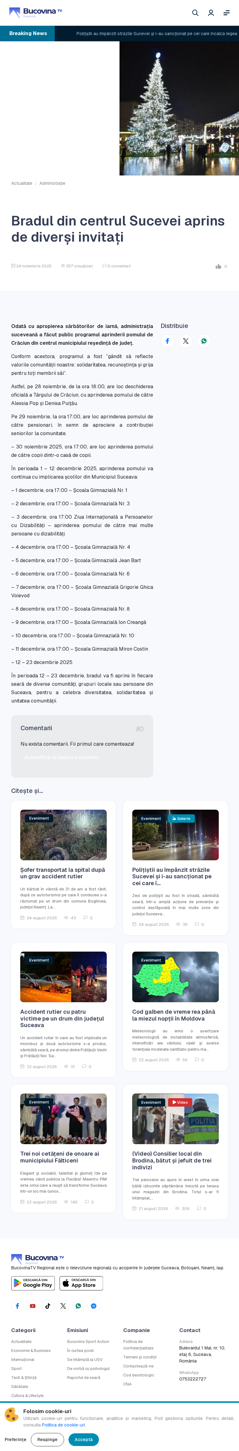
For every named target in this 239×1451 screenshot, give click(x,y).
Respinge (47, 1439)
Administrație (52, 183)
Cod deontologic (138, 1375)
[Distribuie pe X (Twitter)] (186, 341)
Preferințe (15, 1439)
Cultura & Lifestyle (27, 1395)
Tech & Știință (23, 1377)
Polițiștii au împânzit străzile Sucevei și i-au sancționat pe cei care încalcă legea (140, 33)
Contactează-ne (138, 1366)
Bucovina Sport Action (88, 1341)
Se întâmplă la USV (85, 1359)
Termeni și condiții (140, 1357)
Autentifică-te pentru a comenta (61, 757)
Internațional (22, 1359)
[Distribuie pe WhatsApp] (204, 341)
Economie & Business (31, 1350)
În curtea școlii (80, 1350)
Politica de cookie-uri (63, 1425)
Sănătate (19, 1386)
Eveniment (39, 818)
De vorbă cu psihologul (88, 1368)
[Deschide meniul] (226, 13)
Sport (16, 1368)
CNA (127, 1384)
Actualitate (21, 183)
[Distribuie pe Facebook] (167, 341)
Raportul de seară (83, 1377)
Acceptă (84, 1439)
